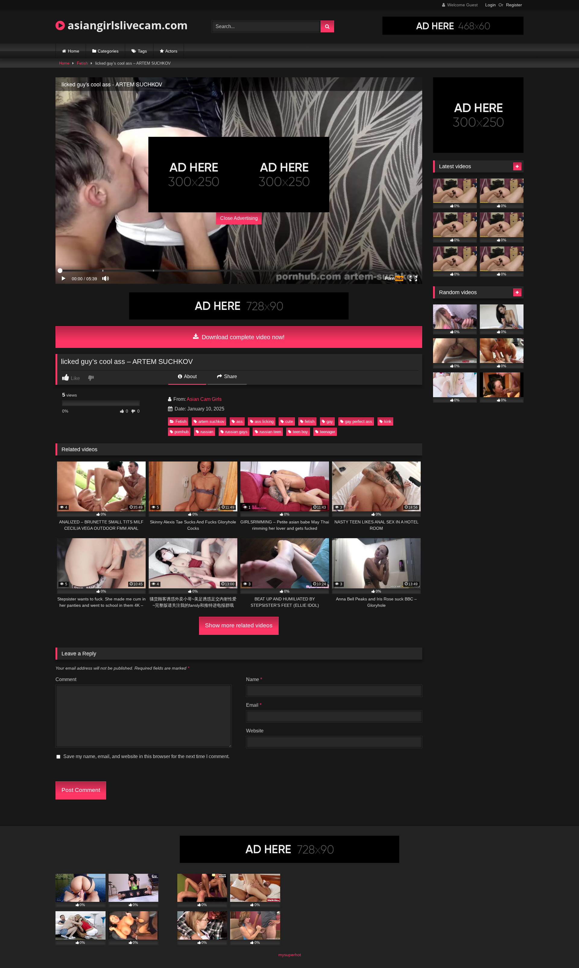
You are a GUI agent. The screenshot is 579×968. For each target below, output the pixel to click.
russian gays (236, 431)
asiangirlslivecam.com (126, 25)
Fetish (82, 63)
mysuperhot (289, 954)
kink (387, 421)
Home (73, 51)
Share (230, 376)
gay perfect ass (358, 421)
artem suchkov (211, 421)
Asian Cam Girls (204, 399)
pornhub (181, 431)
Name (254, 679)
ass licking (264, 421)
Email (253, 705)
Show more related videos (239, 625)
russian (207, 431)
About (190, 376)
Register (514, 4)
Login (490, 4)
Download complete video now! (242, 337)
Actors (171, 51)
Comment (65, 679)
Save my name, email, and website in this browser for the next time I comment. (146, 756)
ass (239, 421)
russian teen (270, 431)
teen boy (300, 431)
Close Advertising (239, 218)
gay (330, 421)
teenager (327, 431)
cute (289, 421)
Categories (108, 51)
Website (255, 730)
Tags (142, 51)
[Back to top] (560, 950)
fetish (310, 421)
